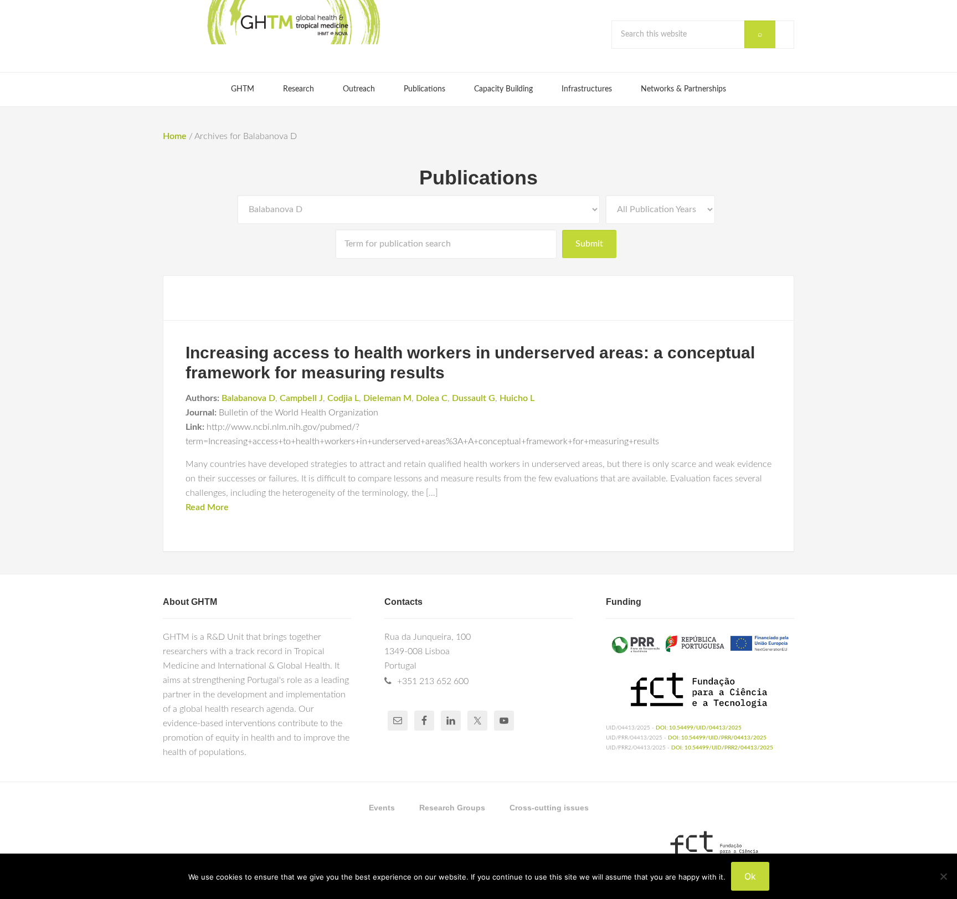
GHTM (293, 22)
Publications (478, 177)
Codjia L (343, 398)
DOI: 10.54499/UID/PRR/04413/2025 (717, 738)
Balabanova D (248, 398)
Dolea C (431, 398)
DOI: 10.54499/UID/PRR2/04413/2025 (722, 748)
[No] (943, 876)
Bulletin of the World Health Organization (298, 412)
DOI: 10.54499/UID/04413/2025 (699, 728)
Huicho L (517, 398)
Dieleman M (387, 398)
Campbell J (301, 398)
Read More (207, 507)
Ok (750, 876)
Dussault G (473, 398)
